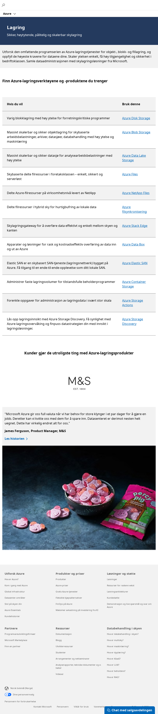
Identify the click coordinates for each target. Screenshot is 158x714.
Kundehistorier (12, 616)
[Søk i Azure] (4, 5)
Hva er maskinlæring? (118, 646)
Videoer (60, 674)
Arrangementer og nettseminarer (72, 658)
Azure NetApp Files (136, 193)
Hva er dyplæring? (116, 652)
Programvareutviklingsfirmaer (20, 633)
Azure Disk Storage (136, 118)
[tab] (79, 383)
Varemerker (100, 706)
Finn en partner (12, 646)
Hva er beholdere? (116, 670)
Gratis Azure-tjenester (67, 591)
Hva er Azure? (11, 579)
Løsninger (112, 579)
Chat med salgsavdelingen (132, 710)
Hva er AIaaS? (114, 658)
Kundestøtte (113, 597)
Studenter (61, 652)
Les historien (14, 438)
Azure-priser (62, 585)
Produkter (61, 579)
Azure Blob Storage (136, 132)
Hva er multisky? (115, 640)
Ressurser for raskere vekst (120, 585)
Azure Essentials (13, 610)
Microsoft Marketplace (16, 640)
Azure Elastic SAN (134, 263)
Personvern (63, 706)
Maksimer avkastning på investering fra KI (77, 610)
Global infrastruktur (15, 591)
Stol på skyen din (13, 603)
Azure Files (130, 174)
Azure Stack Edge (134, 226)
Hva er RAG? (113, 677)
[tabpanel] (77, 478)
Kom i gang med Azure (16, 585)
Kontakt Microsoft (43, 706)
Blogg (59, 640)
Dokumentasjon (64, 633)
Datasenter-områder (15, 597)
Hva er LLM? (113, 664)
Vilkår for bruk (81, 706)
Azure (7, 13)
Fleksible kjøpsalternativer (69, 597)
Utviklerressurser (64, 646)
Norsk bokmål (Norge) (21, 688)
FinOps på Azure (64, 603)
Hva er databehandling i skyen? (123, 633)
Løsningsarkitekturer (117, 591)
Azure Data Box (133, 244)
